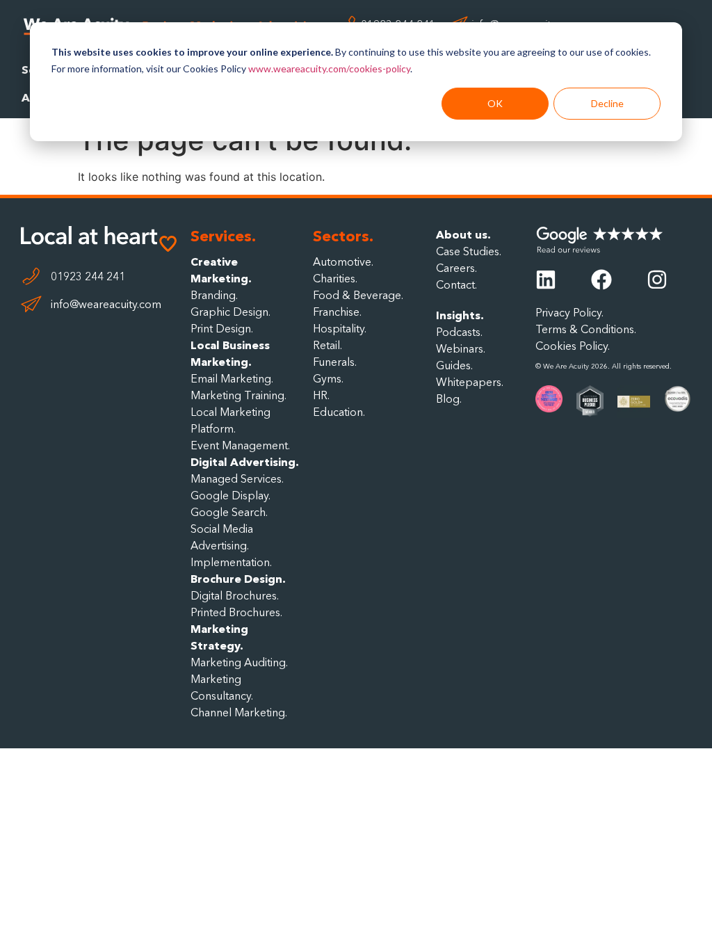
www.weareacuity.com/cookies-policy (329, 68)
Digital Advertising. (245, 462)
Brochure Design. (238, 579)
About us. (463, 234)
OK (495, 103)
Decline (607, 103)
